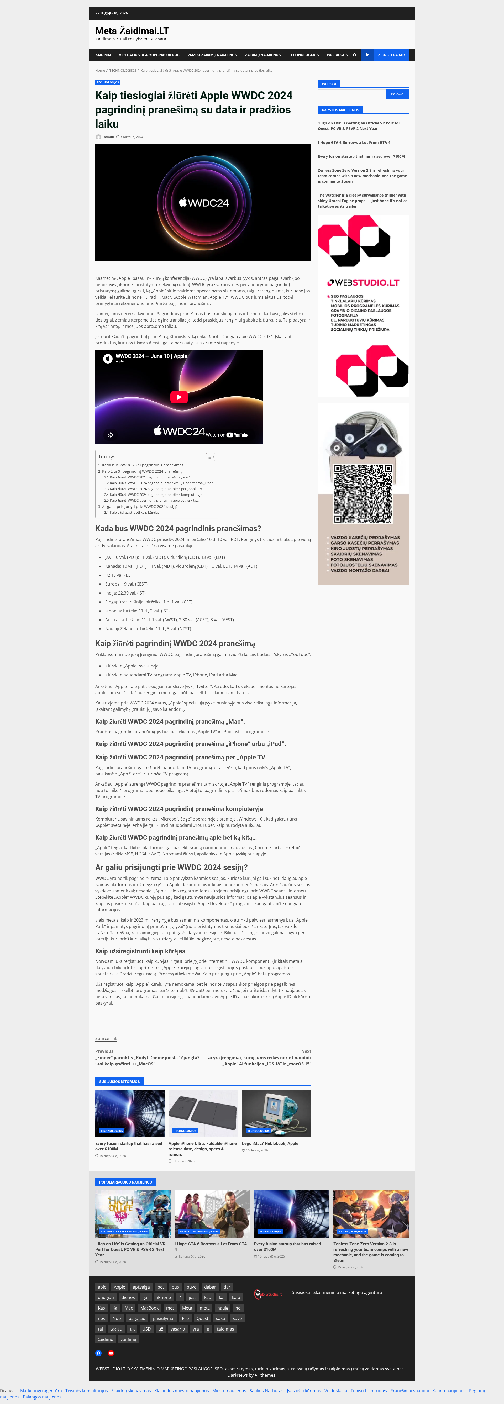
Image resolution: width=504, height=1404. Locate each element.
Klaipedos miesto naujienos (181, 1391)
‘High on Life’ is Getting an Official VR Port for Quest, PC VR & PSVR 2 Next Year (133, 1214)
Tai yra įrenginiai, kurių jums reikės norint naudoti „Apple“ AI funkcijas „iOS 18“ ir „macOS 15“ (258, 1057)
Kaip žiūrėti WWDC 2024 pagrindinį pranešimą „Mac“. (150, 477)
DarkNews (238, 1375)
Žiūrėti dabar (391, 55)
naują (222, 1308)
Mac (129, 1308)
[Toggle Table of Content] (208, 457)
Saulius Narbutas (267, 1391)
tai (100, 1329)
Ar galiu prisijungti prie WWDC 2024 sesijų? (140, 506)
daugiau (106, 1297)
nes (101, 1318)
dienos (128, 1297)
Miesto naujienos (229, 1391)
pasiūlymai (163, 1318)
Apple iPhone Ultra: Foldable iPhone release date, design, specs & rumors (203, 1113)
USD (146, 1329)
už (161, 1329)
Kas (101, 1308)
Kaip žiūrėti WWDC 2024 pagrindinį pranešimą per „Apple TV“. (157, 488)
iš (179, 1297)
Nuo (117, 1318)
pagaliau (137, 1318)
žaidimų (128, 1339)
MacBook (149, 1308)
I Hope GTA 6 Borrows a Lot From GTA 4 (354, 142)
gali (146, 1297)
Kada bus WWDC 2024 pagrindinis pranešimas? (143, 464)
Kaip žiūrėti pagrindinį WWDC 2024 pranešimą (142, 471)
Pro (185, 1318)
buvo (192, 1287)
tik (132, 1329)
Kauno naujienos (449, 1391)
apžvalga (141, 1287)
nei (238, 1308)
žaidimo (105, 1339)
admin (108, 137)
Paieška (329, 84)
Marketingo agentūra (41, 1391)
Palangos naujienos (42, 1397)
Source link (106, 1038)
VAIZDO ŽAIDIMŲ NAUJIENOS (212, 55)
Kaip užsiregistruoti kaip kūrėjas (134, 512)
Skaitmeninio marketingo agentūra (347, 1292)
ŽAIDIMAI (103, 55)
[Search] (354, 55)
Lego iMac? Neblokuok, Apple (276, 1113)
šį (208, 1329)
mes (170, 1308)
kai (221, 1297)
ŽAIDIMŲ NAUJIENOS (263, 55)
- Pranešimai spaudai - (410, 1391)
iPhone (164, 1297)
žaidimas (225, 1329)
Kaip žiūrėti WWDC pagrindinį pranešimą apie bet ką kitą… (154, 500)
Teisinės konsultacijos (86, 1391)
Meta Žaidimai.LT (132, 30)
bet (161, 1287)
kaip (236, 1297)
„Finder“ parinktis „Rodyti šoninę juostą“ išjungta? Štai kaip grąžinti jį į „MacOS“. (147, 1057)
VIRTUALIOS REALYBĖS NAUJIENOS (149, 55)
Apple (119, 1287)
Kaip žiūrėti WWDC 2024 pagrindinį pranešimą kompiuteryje (156, 494)
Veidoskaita (335, 1391)
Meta (187, 1308)
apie (102, 1287)
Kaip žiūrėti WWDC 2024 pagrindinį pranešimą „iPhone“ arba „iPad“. (162, 483)
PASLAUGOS (337, 55)
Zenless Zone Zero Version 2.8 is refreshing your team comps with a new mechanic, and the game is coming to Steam (362, 175)
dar (227, 1287)
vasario (178, 1329)
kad (207, 1297)
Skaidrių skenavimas (131, 1391)
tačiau (116, 1329)
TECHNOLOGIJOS (304, 55)
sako (220, 1318)
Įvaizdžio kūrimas (304, 1391)
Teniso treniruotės (369, 1391)
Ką (115, 1308)
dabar (210, 1287)
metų (205, 1308)
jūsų (193, 1297)
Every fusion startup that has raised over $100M (130, 1113)
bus (175, 1287)
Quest (202, 1318)
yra (196, 1329)
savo (237, 1318)
